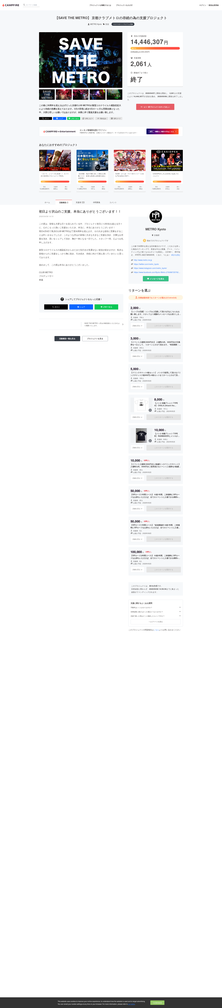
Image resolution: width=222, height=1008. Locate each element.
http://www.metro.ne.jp (143, 260)
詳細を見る (136, 325)
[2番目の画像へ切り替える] (64, 94)
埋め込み (103, 118)
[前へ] (42, 60)
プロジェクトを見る (95, 338)
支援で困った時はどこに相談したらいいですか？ (148, 616)
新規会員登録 (214, 5)
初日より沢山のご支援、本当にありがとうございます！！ (80, 211)
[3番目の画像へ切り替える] (81, 94)
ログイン (202, 5)
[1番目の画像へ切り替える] (47, 94)
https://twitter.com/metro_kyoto (146, 264)
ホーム (47, 202)
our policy (131, 1004)
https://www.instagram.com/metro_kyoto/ (150, 268)
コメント (113, 202)
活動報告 (63, 202)
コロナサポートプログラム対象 (123, 24)
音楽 (107, 24)
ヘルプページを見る (156, 621)
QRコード (117, 118)
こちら (156, 629)
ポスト (47, 118)
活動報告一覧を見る (67, 338)
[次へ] (119, 60)
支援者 (80, 202)
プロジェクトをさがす (124, 5)
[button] (162, 131)
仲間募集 (96, 202)
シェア (61, 118)
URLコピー (89, 118)
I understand (157, 1003)
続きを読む (175, 255)
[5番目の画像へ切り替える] (114, 94)
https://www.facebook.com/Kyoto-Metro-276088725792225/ (157, 272)
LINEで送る (75, 118)
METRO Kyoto (96, 24)
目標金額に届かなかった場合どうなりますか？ (147, 612)
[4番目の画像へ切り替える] (97, 94)
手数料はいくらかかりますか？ (141, 607)
